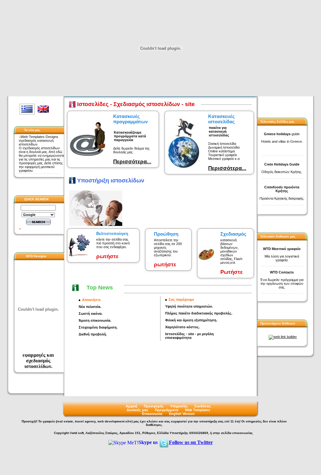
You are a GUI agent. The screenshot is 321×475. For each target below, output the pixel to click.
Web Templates (197, 410)
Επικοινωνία (152, 414)
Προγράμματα (166, 410)
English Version (182, 414)
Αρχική (131, 406)
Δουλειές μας (137, 410)
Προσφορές (154, 406)
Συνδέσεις (202, 406)
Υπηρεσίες (179, 406)
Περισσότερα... (132, 162)
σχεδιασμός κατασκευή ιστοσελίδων (36, 142)
